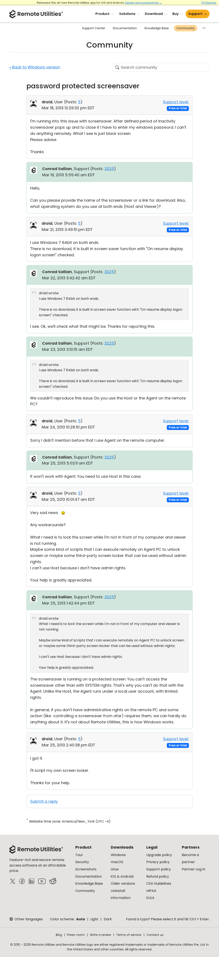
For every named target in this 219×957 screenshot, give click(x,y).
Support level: (176, 102)
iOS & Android (122, 876)
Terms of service (128, 935)
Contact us (154, 935)
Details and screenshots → (143, 3)
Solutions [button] (127, 13)
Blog (59, 935)
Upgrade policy (159, 854)
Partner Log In (193, 869)
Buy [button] (175, 13)
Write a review (100, 935)
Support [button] (195, 13)
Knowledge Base (157, 28)
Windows (118, 854)
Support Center (93, 28)
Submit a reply (44, 801)
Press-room (76, 935)
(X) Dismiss (208, 3)
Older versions (123, 883)
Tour (79, 854)
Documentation (125, 28)
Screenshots (85, 869)
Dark (108, 919)
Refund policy (157, 876)
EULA (150, 897)
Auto (80, 919)
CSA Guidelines (158, 883)
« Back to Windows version (34, 67)
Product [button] (102, 13)
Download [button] (154, 13)
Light (94, 919)
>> (204, 28)
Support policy (158, 869)
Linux (115, 869)
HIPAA (151, 890)
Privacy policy (158, 861)
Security (82, 861)
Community (185, 28)
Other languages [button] (28, 919)
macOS (117, 861)
